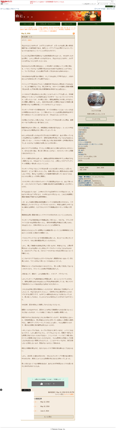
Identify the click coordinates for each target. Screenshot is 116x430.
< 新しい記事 (27, 24)
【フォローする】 (100, 9)
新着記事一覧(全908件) (48, 24)
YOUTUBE (57, 28)
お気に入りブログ (96, 174)
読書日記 (45, 28)
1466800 (109, 6)
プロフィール (14, 9)
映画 (62, 28)
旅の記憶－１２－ (27, 37)
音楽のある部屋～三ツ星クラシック (38, 29)
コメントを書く (69, 394)
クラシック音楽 (37, 28)
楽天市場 (112, 4)
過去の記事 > (68, 24)
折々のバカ (72, 28)
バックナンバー (96, 164)
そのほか (6, 3)
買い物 (66, 28)
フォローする (96, 119)
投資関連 (67, 29)
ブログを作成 (104, 4)
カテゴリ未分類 (28, 28)
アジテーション (53, 29)
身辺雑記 (61, 29)
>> (89, 4)
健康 (26, 29)
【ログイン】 (110, 9)
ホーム (2, 9)
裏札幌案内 (53, 31)
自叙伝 (22, 29)
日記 (7, 9)
